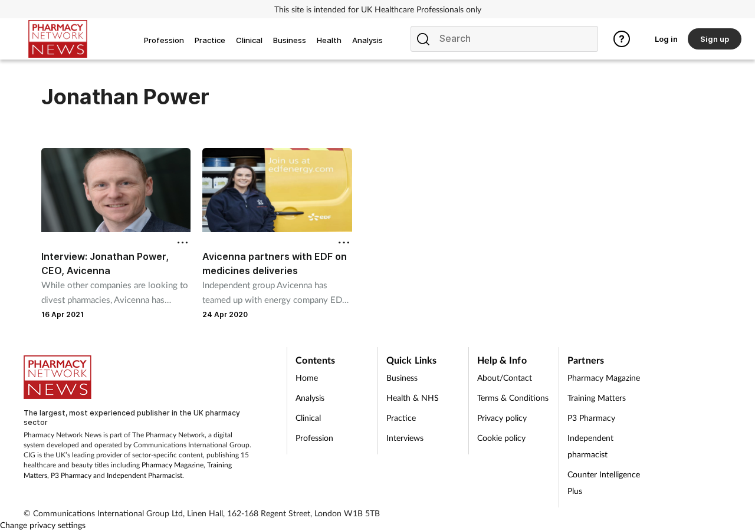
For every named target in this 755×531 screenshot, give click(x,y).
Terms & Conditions (513, 398)
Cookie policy (501, 438)
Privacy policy (502, 418)
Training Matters (596, 398)
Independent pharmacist (590, 446)
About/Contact (504, 377)
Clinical (308, 418)
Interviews (405, 438)
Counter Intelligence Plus (603, 482)
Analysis (310, 398)
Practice (401, 418)
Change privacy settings (43, 525)
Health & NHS (412, 398)
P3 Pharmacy (71, 475)
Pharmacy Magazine (172, 464)
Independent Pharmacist (144, 475)
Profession (314, 438)
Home (307, 377)
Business (402, 377)
